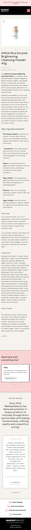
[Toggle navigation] (28, 10)
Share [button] (5, 336)
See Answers (9, 378)
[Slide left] (12, 50)
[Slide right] (19, 50)
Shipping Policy (15, 525)
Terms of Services (15, 527)
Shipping (3, 69)
